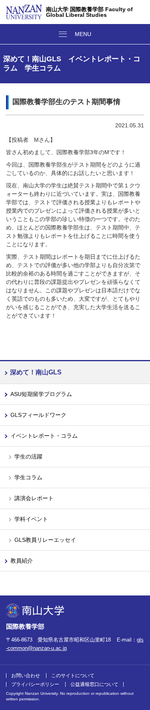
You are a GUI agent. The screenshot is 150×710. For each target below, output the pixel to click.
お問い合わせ (25, 675)
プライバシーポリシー (35, 684)
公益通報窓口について (94, 684)
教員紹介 (21, 560)
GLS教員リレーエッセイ (45, 540)
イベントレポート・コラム (44, 435)
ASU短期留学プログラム (41, 394)
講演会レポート (34, 498)
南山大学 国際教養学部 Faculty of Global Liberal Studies (89, 12)
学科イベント (31, 519)
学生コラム (28, 477)
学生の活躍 (28, 456)
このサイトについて (72, 675)
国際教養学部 (25, 626)
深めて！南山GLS (36, 372)
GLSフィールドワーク (38, 415)
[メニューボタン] (75, 34)
